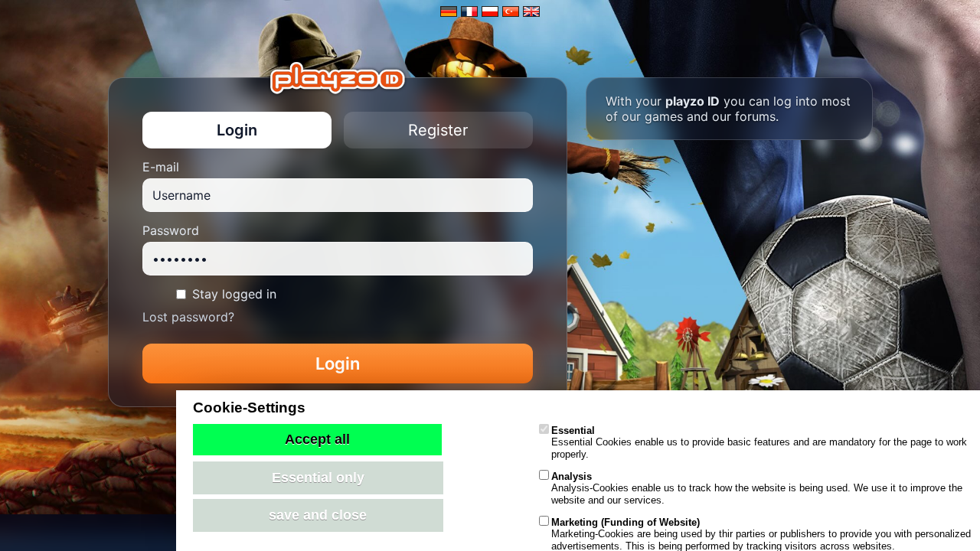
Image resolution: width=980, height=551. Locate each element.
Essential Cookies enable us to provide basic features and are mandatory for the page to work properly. (759, 442)
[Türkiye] (510, 11)
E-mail (160, 166)
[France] (469, 11)
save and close (318, 515)
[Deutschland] (448, 11)
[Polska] (490, 11)
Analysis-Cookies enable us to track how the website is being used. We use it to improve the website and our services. (756, 488)
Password (170, 230)
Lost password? (188, 316)
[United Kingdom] (531, 11)
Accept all (317, 439)
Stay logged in (234, 294)
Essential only (318, 477)
